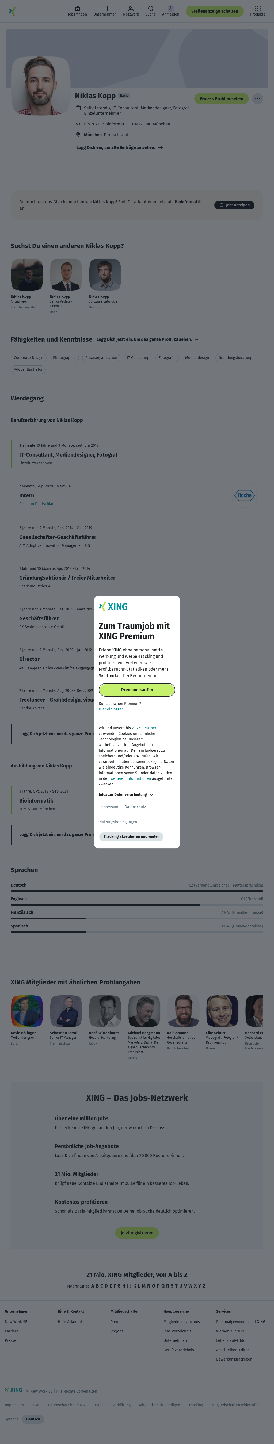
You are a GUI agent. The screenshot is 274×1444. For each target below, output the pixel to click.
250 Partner (146, 728)
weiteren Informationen (131, 778)
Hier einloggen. (111, 709)
